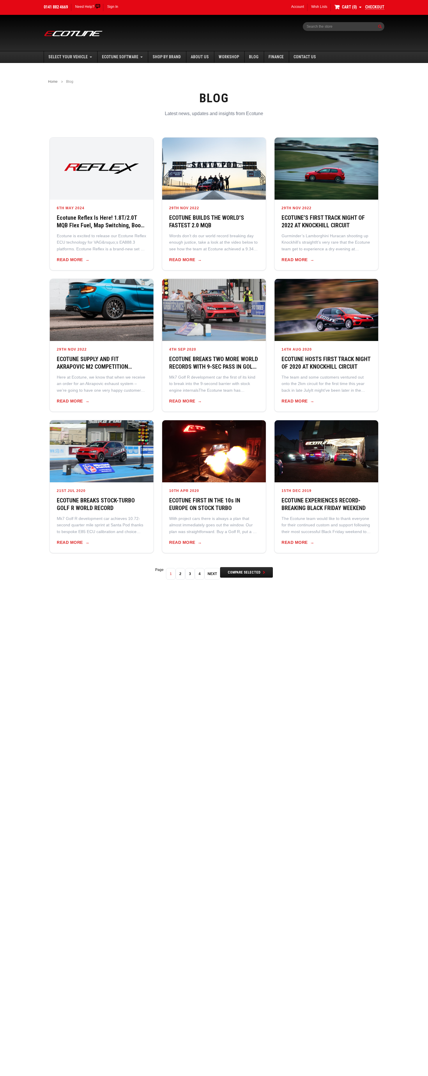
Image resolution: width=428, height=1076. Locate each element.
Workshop (229, 56)
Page (159, 570)
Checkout (374, 7)
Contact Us (304, 56)
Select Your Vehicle (68, 56)
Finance (276, 56)
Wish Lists (319, 7)
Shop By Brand (167, 56)
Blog (254, 56)
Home (53, 82)
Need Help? (84, 7)
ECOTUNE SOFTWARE (120, 56)
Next (212, 574)
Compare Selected (244, 572)
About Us (200, 56)
